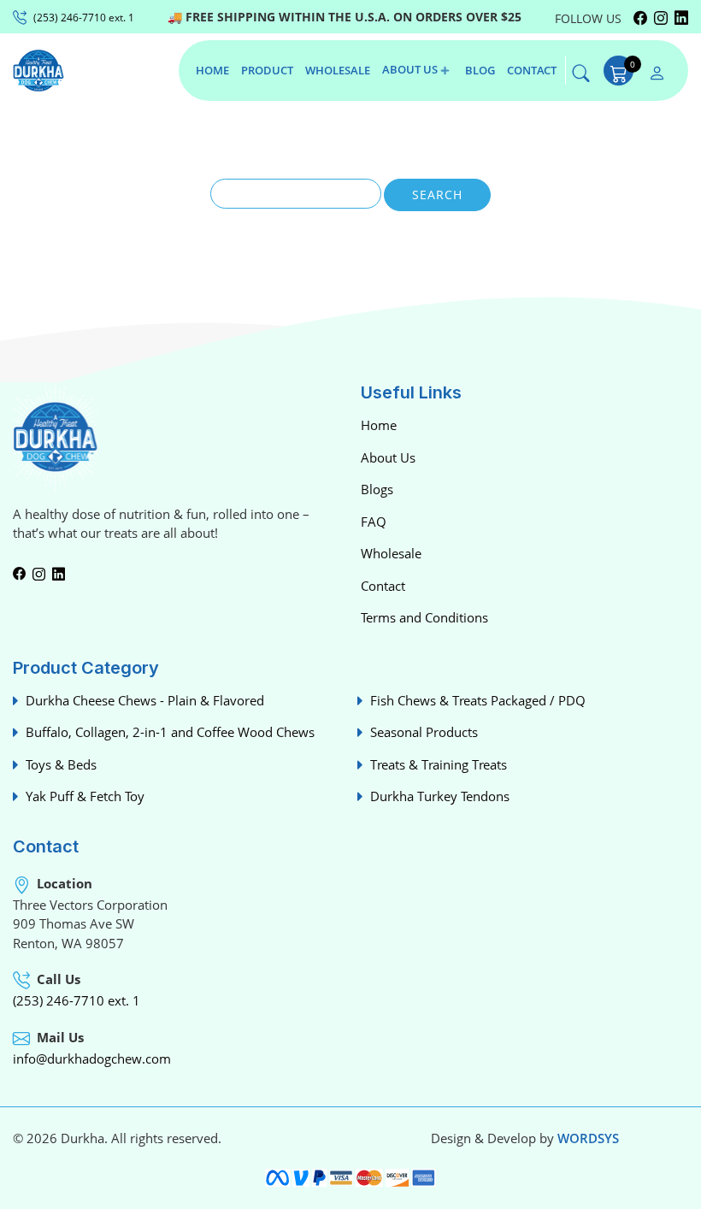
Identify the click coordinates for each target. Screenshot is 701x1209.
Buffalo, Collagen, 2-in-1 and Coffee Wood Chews (170, 731)
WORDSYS (588, 1138)
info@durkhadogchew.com (92, 1058)
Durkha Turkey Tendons (440, 796)
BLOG (480, 70)
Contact (383, 585)
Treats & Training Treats (438, 764)
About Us (388, 457)
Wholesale (391, 553)
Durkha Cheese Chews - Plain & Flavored (145, 700)
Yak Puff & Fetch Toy (85, 796)
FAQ (373, 521)
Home (379, 424)
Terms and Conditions (424, 617)
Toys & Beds (61, 764)
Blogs (377, 489)
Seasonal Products (424, 731)
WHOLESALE (337, 70)
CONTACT (532, 70)
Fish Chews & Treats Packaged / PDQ (478, 700)
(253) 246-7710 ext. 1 (76, 1000)
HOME (212, 70)
